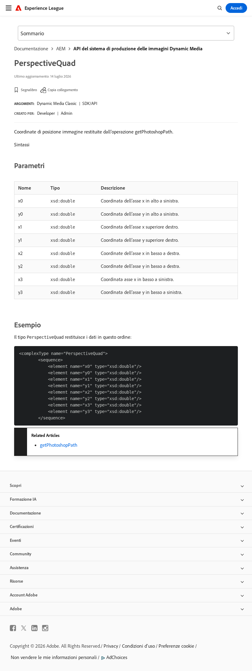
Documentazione (31, 48)
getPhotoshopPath (58, 445)
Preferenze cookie (176, 646)
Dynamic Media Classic (57, 103)
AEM (60, 48)
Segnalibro (29, 89)
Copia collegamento (63, 89)
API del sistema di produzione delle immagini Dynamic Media (138, 48)
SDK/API (89, 103)
